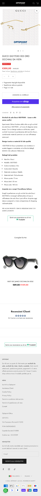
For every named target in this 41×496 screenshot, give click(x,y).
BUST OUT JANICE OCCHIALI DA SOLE (20, 281)
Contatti (4, 406)
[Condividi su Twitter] (14, 113)
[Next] (36, 267)
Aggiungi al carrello (20, 95)
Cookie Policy (6, 392)
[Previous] (5, 267)
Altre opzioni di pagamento (20, 107)
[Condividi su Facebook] (11, 113)
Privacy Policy (6, 395)
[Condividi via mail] (20, 113)
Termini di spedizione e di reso (12, 403)
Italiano (27, 476)
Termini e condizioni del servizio (12, 399)
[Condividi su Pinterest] (17, 113)
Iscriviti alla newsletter (14, 461)
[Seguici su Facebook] (3, 469)
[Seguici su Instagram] (9, 469)
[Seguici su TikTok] (15, 469)
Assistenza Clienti (7, 388)
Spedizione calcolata (17, 71)
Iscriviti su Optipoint (8, 384)
